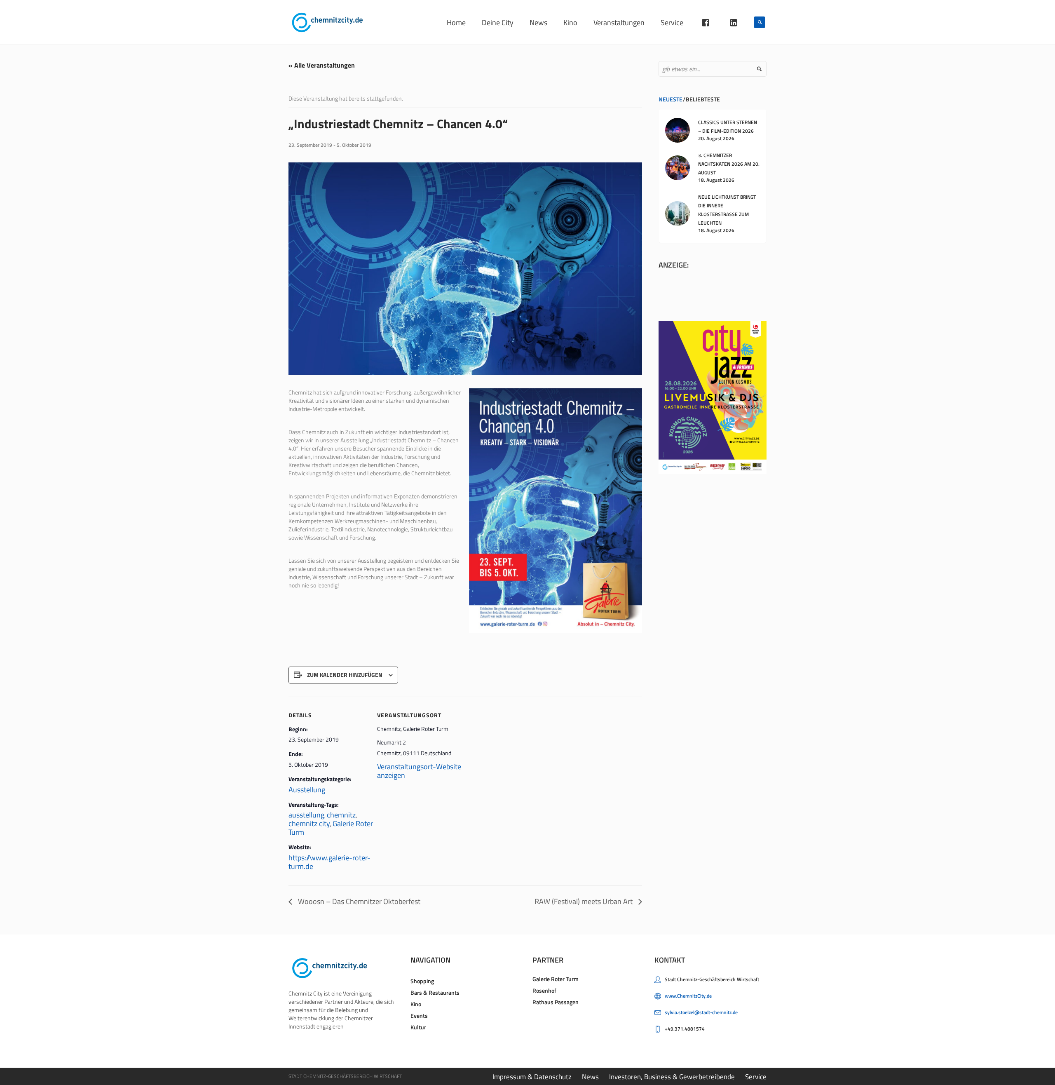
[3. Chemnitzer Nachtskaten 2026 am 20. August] (677, 166)
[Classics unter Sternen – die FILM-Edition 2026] (677, 129)
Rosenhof (544, 990)
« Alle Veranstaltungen (321, 65)
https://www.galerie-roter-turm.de (329, 862)
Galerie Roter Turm (555, 979)
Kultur (418, 1027)
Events (419, 1015)
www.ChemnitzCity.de (688, 996)
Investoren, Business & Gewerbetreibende (672, 1077)
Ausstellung (306, 789)
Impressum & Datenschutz (532, 1077)
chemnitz (341, 814)
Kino (415, 1004)
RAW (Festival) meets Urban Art (584, 901)
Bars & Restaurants (435, 992)
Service (756, 1077)
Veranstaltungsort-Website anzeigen (419, 771)
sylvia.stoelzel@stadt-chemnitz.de (701, 1012)
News (590, 1077)
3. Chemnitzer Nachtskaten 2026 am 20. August (729, 163)
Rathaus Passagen (555, 1002)
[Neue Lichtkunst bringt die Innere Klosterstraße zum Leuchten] (677, 212)
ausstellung (306, 814)
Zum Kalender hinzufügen (344, 674)
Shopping (422, 981)
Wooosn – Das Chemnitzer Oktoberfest (358, 901)
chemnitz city (309, 823)
